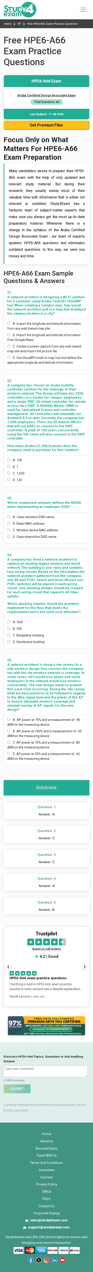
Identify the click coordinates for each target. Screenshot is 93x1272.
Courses (46, 1177)
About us (46, 1141)
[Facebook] (31, 1260)
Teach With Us (46, 1155)
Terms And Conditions (46, 1163)
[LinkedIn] (54, 1260)
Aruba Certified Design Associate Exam (46, 95)
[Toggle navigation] (83, 9)
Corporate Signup (46, 1213)
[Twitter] (39, 1260)
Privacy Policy (46, 1184)
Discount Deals (46, 1148)
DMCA (46, 1191)
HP (19, 23)
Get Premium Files (46, 125)
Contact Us (46, 1206)
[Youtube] (62, 1260)
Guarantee (46, 1170)
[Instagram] (46, 1260)
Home (8, 23)
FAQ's (46, 1199)
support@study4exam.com (49, 1227)
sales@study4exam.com (49, 1220)
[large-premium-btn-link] (46, 1025)
